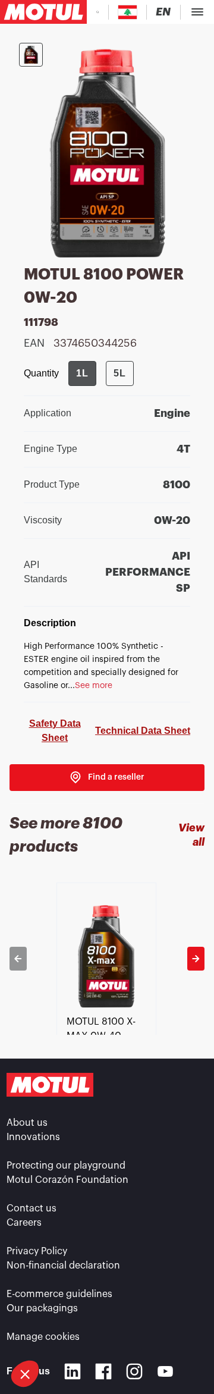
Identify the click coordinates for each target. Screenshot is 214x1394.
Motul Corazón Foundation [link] (67, 1180)
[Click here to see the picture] (31, 55)
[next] (195, 959)
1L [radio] (82, 373)
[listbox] (107, 959)
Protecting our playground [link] (66, 1165)
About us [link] (27, 1123)
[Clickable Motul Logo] (43, 12)
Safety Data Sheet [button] (55, 730)
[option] (107, 959)
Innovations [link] (33, 1137)
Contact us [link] (31, 1208)
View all (191, 834)
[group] (101, 373)
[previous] (18, 959)
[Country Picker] (127, 12)
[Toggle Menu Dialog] (197, 12)
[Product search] (97, 12)
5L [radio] (120, 373)
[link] (107, 777)
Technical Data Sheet (142, 731)
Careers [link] (24, 1222)
